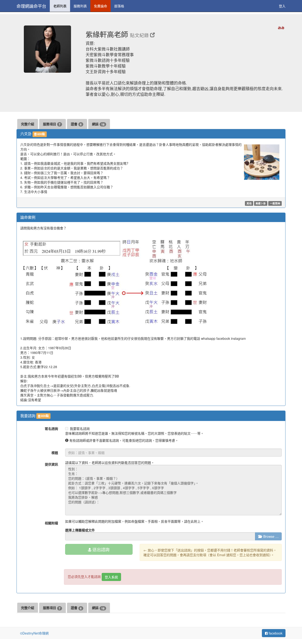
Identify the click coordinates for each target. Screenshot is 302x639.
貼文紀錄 (140, 35)
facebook (275, 633)
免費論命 (100, 6)
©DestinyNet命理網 (34, 633)
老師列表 (60, 6)
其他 (249, 203)
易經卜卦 (261, 203)
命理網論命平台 (31, 6)
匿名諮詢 (51, 428)
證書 (76, 124)
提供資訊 (51, 464)
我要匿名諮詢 (80, 428)
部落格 (119, 6)
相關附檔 (51, 523)
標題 (54, 452)
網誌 (98, 124)
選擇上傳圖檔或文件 (80, 530)
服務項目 (51, 124)
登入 (282, 6)
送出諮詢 (100, 549)
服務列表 (80, 6)
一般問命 (275, 203)
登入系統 (111, 577)
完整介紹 (27, 124)
